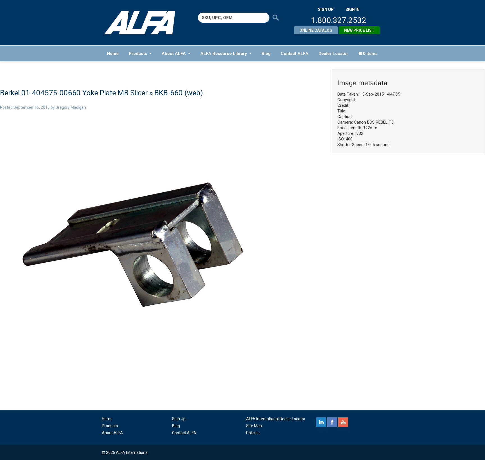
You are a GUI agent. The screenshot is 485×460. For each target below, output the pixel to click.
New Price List (359, 30)
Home (113, 53)
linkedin (321, 422)
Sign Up (179, 419)
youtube (343, 422)
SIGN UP (326, 9)
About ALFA (174, 53)
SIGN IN (353, 9)
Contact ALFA (294, 53)
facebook (332, 422)
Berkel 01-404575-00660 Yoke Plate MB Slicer (74, 93)
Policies (253, 433)
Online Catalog (315, 30)
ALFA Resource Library (223, 53)
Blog (266, 53)
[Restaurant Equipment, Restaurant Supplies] (143, 22)
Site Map (254, 426)
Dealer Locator (333, 53)
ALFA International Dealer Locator (275, 419)
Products (138, 53)
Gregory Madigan (71, 107)
